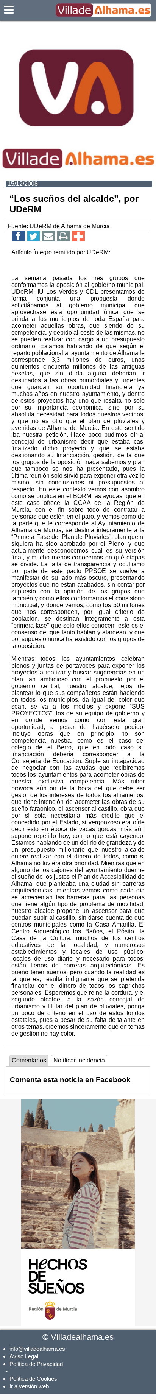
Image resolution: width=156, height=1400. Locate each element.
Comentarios (29, 1060)
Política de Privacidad (36, 1364)
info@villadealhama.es (37, 1348)
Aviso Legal (23, 1356)
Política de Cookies (33, 1378)
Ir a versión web (29, 1386)
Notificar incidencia (79, 1060)
